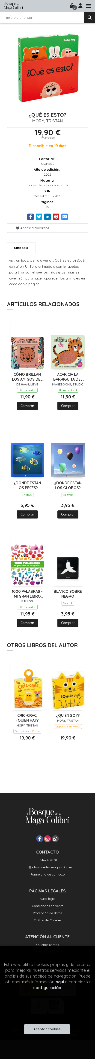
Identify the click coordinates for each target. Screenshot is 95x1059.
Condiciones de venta (47, 906)
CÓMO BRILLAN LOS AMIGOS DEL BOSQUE (27, 377)
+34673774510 (47, 860)
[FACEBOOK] (39, 838)
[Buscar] (89, 17)
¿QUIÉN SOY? (68, 715)
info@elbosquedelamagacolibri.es (47, 867)
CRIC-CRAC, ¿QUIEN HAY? (27, 718)
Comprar (27, 406)
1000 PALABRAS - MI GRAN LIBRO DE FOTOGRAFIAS (27, 594)
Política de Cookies (47, 920)
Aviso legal (47, 899)
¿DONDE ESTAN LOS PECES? (27, 485)
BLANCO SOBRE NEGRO (68, 594)
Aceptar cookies (47, 1029)
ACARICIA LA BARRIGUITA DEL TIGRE (68, 377)
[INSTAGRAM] (47, 838)
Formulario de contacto (47, 874)
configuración (47, 987)
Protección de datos (47, 913)
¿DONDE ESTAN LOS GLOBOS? (68, 485)
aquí (60, 981)
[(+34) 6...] (55, 838)
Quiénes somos (47, 945)
